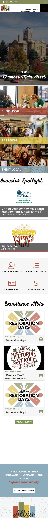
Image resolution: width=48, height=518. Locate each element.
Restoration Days (15, 340)
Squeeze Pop (9, 246)
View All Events (24, 422)
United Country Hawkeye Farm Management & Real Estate (22, 210)
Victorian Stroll (14, 375)
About (35, 7)
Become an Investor (30, 9)
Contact (35, 11)
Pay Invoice (25, 11)
